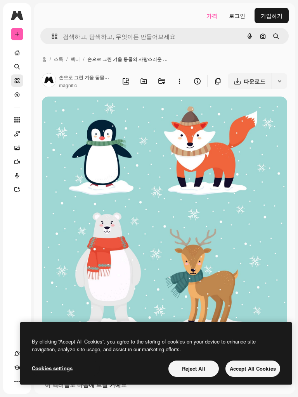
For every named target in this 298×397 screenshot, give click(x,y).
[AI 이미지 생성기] (17, 148)
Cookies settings (52, 368)
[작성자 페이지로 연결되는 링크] (49, 81)
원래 (86, 111)
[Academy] (17, 367)
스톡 (58, 58)
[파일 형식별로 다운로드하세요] (279, 81)
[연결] (17, 353)
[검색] (17, 66)
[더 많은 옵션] (179, 81)
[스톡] (17, 80)
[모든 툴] (17, 120)
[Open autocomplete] (51, 36)
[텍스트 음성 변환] (17, 175)
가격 (211, 15)
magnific (68, 85)
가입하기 (271, 15)
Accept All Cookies (253, 368)
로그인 (237, 15)
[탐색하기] (17, 94)
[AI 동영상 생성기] (17, 161)
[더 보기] (17, 381)
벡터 (75, 58)
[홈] (17, 53)
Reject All (193, 368)
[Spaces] (17, 134)
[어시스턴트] (17, 189)
